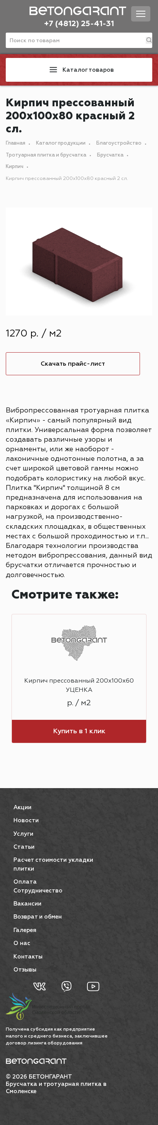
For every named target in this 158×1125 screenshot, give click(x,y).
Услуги (23, 834)
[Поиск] (149, 40)
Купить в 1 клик (79, 731)
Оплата (25, 882)
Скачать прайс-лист (73, 364)
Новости (26, 820)
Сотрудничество (38, 891)
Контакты (28, 957)
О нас (21, 943)
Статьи (24, 847)
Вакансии (27, 904)
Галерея (24, 930)
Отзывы (24, 970)
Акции (22, 807)
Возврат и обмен (37, 917)
